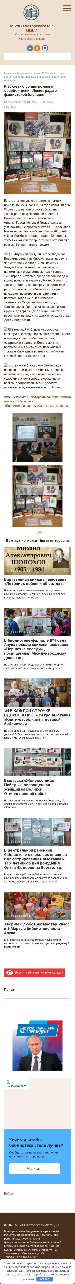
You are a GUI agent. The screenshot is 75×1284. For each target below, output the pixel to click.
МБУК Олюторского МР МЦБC (31, 28)
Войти (8, 1193)
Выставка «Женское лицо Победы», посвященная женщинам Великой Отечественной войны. (29, 787)
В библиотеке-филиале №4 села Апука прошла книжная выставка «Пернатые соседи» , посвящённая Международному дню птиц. (36, 649)
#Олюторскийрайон (40, 397)
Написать (34, 1168)
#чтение (10, 397)
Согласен (44, 1278)
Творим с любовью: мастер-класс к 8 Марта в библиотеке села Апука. (37, 928)
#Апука (21, 397)
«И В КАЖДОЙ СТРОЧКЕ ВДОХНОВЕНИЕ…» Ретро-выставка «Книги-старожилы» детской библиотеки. (37, 717)
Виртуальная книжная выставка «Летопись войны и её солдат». (35, 581)
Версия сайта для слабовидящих (38, 972)
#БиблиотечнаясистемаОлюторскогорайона (36, 406)
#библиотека (23, 401)
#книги (60, 397)
